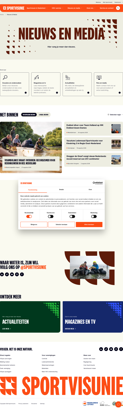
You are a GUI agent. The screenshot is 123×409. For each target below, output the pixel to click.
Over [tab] (90, 189)
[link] (19, 359)
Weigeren (34, 224)
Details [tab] (61, 189)
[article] (30, 317)
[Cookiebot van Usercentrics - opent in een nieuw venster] (94, 183)
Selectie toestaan (61, 224)
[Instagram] (17, 274)
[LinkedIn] (2, 274)
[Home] (13, 8)
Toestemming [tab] (32, 190)
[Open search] (118, 8)
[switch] (50, 216)
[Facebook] (22, 274)
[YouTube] (12, 274)
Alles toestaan (89, 224)
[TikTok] (7, 274)
